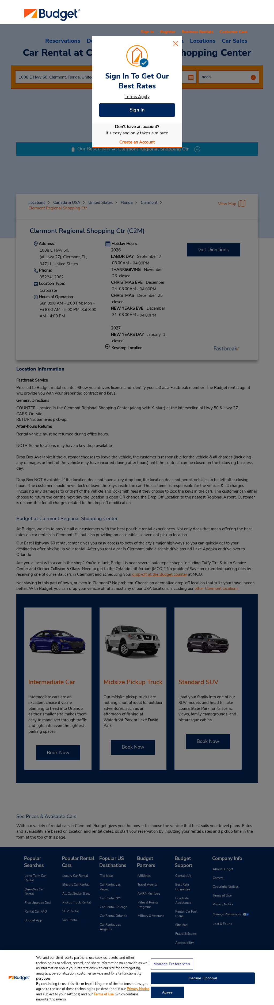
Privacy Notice (138, 989)
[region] (137, 977)
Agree (167, 992)
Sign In (137, 110)
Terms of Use (104, 994)
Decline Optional (203, 978)
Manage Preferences (172, 964)
